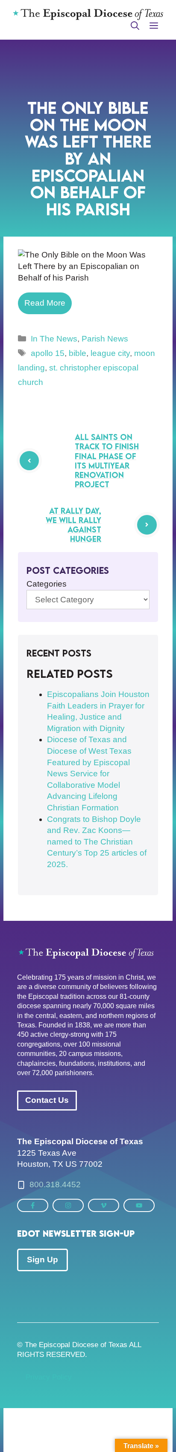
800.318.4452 (55, 1184)
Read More (44, 302)
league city (110, 353)
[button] (135, 25)
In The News (54, 338)
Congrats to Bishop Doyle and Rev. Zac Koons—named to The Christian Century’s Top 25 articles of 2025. (97, 842)
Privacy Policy (49, 1377)
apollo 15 (48, 353)
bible (77, 353)
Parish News (105, 338)
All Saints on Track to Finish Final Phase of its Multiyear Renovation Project (107, 460)
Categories (46, 583)
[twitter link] (32, 1205)
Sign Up (42, 1259)
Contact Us (47, 1100)
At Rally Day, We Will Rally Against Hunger (73, 525)
